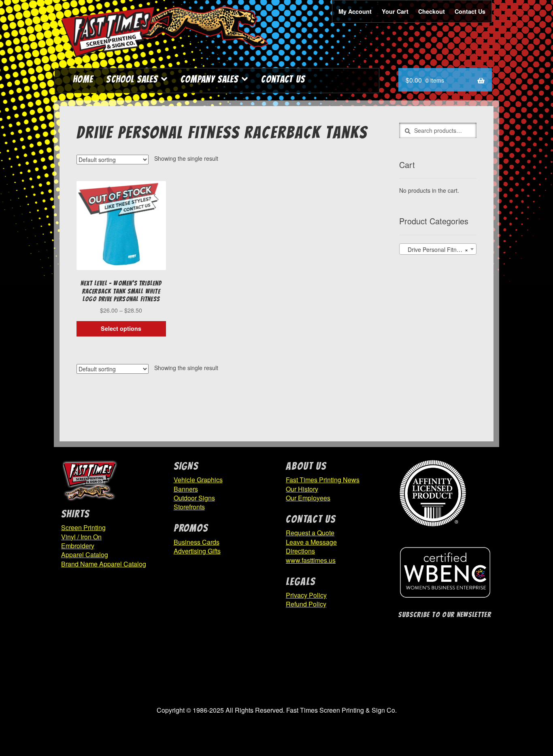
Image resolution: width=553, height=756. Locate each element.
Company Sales (209, 79)
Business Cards (196, 542)
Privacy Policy (306, 595)
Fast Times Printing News (322, 479)
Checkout (431, 11)
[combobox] (437, 249)
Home (83, 79)
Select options (121, 328)
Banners (186, 489)
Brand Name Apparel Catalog (103, 564)
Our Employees (308, 498)
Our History (302, 489)
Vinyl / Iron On (81, 536)
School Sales (132, 79)
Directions (300, 551)
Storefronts (189, 506)
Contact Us (470, 11)
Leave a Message (311, 542)
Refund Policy (306, 604)
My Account (355, 11)
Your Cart (395, 11)
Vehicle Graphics (198, 479)
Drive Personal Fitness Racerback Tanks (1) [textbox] (439, 249)
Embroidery (77, 545)
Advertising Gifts (197, 551)
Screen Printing (83, 527)
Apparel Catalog (84, 554)
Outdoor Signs (194, 498)
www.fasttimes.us (311, 560)
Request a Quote (310, 532)
